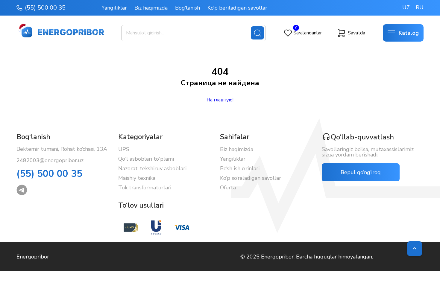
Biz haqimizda (151, 7)
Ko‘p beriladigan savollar (237, 7)
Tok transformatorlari (144, 187)
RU (420, 7)
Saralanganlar (307, 32)
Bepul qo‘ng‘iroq (361, 172)
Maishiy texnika (136, 178)
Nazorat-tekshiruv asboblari (152, 168)
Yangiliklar (114, 7)
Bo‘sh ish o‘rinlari (240, 168)
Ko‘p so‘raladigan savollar (250, 178)
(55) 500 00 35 (45, 8)
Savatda (356, 33)
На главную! (220, 100)
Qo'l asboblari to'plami (146, 158)
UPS (123, 149)
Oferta (228, 187)
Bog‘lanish (187, 7)
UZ (406, 7)
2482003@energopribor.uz (50, 160)
